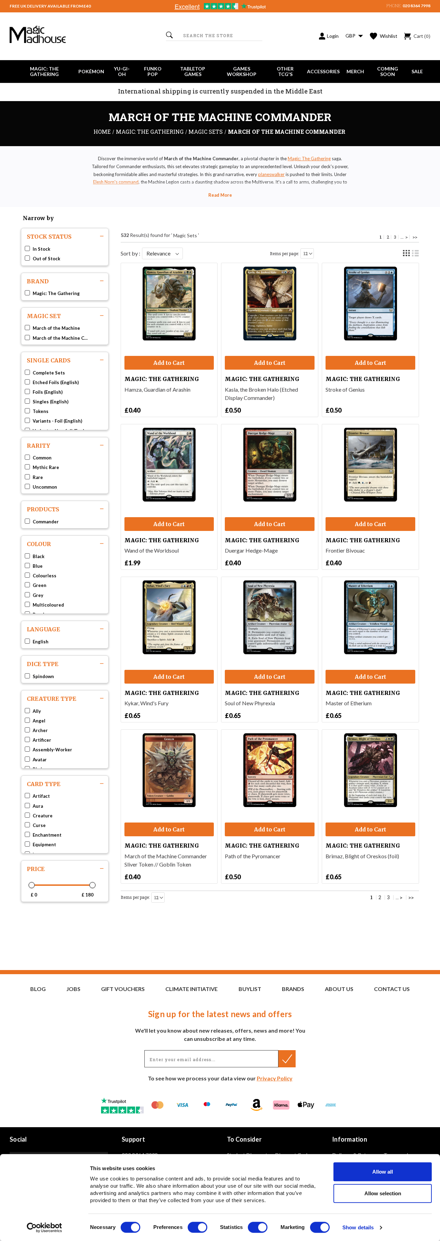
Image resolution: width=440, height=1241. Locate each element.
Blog (38, 989)
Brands (293, 989)
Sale (417, 71)
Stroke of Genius (345, 389)
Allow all (382, 1172)
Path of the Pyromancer (252, 856)
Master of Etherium (349, 703)
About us (339, 989)
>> (414, 237)
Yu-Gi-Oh (122, 71)
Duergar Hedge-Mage (251, 550)
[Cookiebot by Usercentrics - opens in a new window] (44, 1227)
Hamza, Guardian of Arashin (157, 389)
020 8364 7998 (416, 5)
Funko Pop (153, 71)
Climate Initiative (191, 989)
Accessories (323, 71)
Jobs (73, 989)
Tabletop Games (192, 71)
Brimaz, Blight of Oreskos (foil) (362, 856)
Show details (358, 1228)
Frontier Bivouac (345, 550)
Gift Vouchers (123, 989)
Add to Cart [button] (169, 362)
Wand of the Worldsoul (151, 550)
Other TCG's (285, 71)
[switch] (197, 1227)
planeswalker (271, 174)
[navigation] (65, 556)
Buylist (250, 989)
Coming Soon (387, 71)
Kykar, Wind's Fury (146, 703)
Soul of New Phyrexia (250, 703)
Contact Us (392, 989)
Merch (355, 71)
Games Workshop (241, 71)
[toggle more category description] (220, 195)
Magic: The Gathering (44, 71)
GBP (350, 36)
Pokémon (91, 71)
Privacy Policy (275, 1078)
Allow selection (382, 1193)
